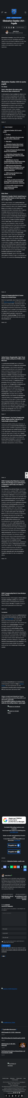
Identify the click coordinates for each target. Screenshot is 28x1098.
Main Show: (9, 141)
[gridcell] (14, 700)
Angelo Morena (16, 31)
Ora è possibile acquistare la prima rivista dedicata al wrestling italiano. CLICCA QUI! (13, 187)
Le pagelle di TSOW (16, 17)
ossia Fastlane (14, 624)
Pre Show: (8, 134)
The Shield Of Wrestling (7, 1089)
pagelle (20, 861)
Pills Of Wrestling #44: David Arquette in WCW (13, 1038)
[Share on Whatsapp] (9, 1095)
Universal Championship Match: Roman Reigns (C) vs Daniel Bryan (14, 150)
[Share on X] (9, 27)
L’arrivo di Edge (12, 315)
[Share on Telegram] (15, 1095)
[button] (2, 12)
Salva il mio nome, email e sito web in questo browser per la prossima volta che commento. (13, 942)
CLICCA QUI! (22, 703)
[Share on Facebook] (7, 27)
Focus (8, 17)
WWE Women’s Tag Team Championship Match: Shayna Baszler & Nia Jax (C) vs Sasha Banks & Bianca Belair (14, 161)
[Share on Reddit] (12, 1095)
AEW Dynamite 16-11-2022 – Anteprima (11, 1032)
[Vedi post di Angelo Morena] (6, 32)
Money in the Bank (9, 302)
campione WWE (9, 619)
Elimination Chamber (12, 861)
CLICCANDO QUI (14, 832)
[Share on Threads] (21, 867)
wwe (23, 861)
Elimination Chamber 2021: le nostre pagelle (12, 131)
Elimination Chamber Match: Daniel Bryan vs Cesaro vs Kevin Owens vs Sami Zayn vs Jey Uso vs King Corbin (13, 145)
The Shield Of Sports (17, 1089)
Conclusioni (9, 177)
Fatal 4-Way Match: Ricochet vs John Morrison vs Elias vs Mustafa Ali (14, 138)
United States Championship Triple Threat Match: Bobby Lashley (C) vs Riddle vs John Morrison (14, 155)
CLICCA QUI (10, 699)
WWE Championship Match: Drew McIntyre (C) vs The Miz (13, 173)
